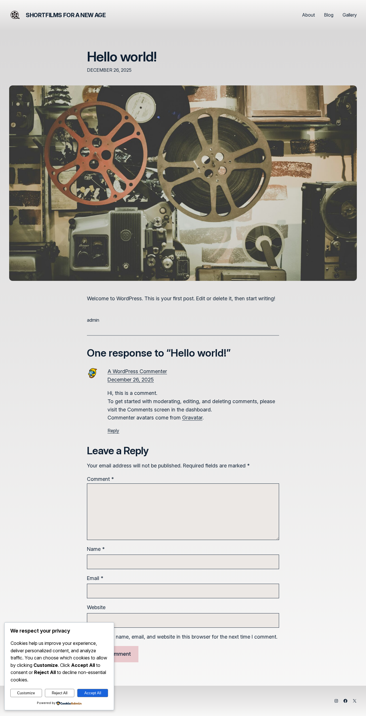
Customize (26, 693)
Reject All (59, 693)
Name (96, 549)
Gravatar (192, 418)
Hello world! (121, 56)
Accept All (92, 693)
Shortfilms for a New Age (66, 15)
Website (96, 607)
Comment (100, 479)
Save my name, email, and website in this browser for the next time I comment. (185, 637)
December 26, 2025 (131, 380)
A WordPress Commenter (137, 371)
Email (95, 578)
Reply (113, 430)
